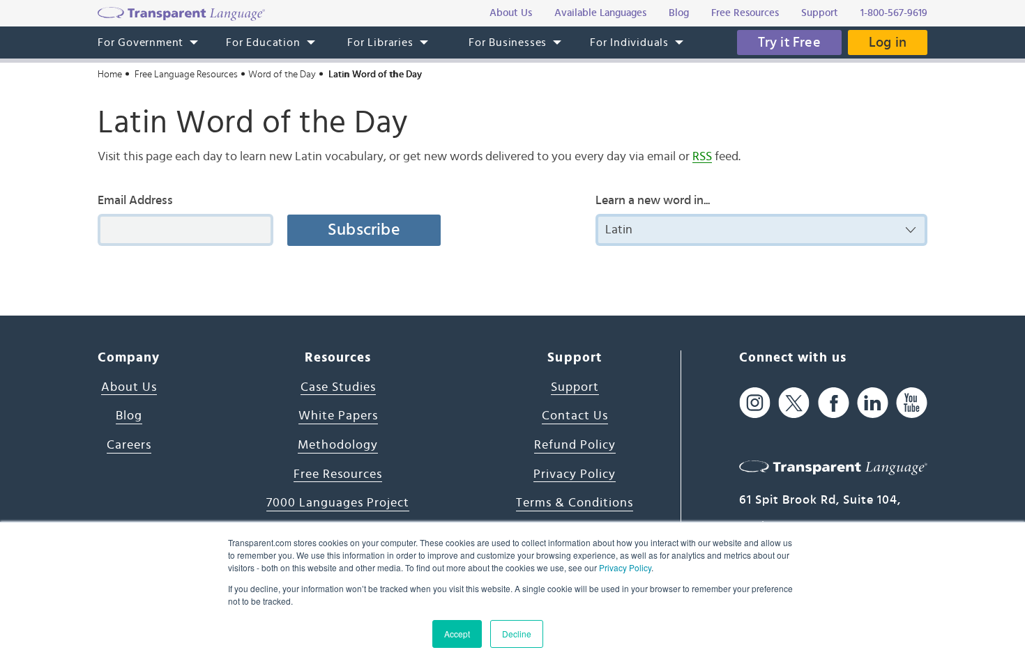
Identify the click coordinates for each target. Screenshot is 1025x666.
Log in (887, 42)
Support (575, 387)
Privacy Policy (625, 567)
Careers (129, 445)
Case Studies (338, 387)
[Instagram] (754, 403)
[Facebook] (833, 403)
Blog (129, 416)
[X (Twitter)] (794, 403)
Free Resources (338, 474)
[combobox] (761, 230)
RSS (702, 156)
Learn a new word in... (652, 200)
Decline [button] (516, 634)
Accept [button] (457, 634)
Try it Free (789, 42)
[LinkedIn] (872, 403)
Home (110, 74)
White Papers (338, 416)
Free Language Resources (186, 74)
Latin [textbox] (618, 230)
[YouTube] (911, 403)
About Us (129, 387)
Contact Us (575, 416)
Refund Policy (575, 445)
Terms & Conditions (574, 503)
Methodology (338, 445)
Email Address (135, 200)
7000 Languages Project (337, 503)
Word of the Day (282, 74)
